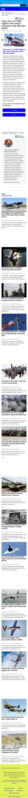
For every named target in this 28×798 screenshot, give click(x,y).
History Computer (19, 532)
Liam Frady (18, 31)
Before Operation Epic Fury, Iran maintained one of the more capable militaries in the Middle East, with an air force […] (14, 422)
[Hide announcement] (27, 3)
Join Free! (23, 5)
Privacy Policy (19, 790)
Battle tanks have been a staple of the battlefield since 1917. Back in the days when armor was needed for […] (14, 502)
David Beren (18, 643)
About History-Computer (9, 788)
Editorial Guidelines (8, 790)
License (18, 133)
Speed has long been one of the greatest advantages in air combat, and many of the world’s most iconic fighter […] (13, 568)
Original (22, 133)
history (3, 457)
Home (3, 12)
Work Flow (17, 339)
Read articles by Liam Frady (11, 182)
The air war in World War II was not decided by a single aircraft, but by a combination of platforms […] (13, 726)
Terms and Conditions (14, 793)
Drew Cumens (19, 220)
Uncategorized (8, 12)
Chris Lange (17, 723)
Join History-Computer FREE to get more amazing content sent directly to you (12, 2)
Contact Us (20, 788)
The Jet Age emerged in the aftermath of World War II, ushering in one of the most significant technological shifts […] (13, 343)
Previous (2, 40)
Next (25, 40)
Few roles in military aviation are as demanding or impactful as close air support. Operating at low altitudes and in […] (14, 760)
